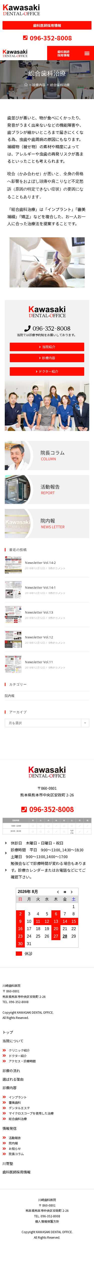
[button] (87, 53)
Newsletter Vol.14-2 (40, 562)
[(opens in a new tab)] (13, 564)
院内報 (10, 695)
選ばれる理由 (13, 1079)
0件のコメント (57, 568)
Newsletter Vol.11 (39, 662)
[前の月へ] (55, 892)
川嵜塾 (8, 1163)
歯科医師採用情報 (17, 1171)
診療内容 (10, 1087)
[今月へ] (64, 892)
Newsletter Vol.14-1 (40, 587)
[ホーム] (26, 85)
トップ (8, 1032)
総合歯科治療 (60, 85)
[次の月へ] (73, 892)
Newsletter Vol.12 (39, 637)
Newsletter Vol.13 (39, 612)
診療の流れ (11, 1070)
